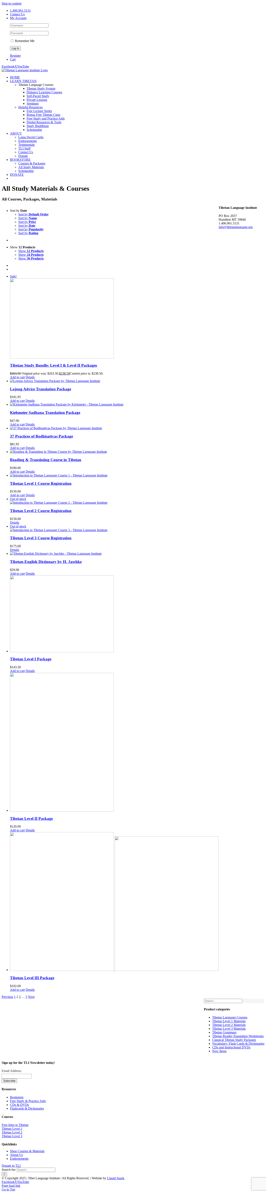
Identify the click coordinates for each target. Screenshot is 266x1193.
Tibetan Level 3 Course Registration (40, 538)
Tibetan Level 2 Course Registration (40, 511)
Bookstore (16, 1097)
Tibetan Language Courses (229, 1017)
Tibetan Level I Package (30, 659)
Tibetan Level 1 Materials (229, 1021)
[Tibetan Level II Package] (114, 742)
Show (31, 251)
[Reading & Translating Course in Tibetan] (114, 452)
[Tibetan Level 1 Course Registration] (114, 475)
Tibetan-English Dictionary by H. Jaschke (46, 561)
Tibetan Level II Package (31, 818)
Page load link (11, 1185)
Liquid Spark (115, 1178)
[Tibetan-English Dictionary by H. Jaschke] (114, 554)
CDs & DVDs (19, 1104)
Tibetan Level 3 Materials (229, 1028)
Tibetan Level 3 (12, 1136)
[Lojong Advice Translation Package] (114, 381)
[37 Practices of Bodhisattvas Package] (114, 428)
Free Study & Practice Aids (28, 1101)
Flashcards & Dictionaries (27, 1108)
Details (30, 377)
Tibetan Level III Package (32, 978)
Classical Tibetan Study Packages (234, 1040)
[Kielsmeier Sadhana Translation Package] (114, 404)
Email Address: (12, 1071)
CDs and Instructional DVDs (231, 1047)
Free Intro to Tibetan (15, 1125)
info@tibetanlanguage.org (236, 227)
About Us (16, 1155)
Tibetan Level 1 (12, 1128)
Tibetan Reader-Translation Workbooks (238, 1036)
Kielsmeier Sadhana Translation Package (45, 412)
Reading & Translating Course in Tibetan (45, 460)
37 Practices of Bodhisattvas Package (41, 436)
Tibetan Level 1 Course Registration (40, 483)
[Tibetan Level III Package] (114, 902)
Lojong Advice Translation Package (40, 389)
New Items (219, 1051)
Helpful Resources (30, 107)
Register (15, 55)
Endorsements (19, 1158)
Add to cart (17, 377)
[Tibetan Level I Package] (114, 614)
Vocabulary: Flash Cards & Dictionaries (238, 1043)
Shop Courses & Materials (27, 1151)
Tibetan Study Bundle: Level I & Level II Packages (53, 365)
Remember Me (24, 41)
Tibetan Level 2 (12, 1132)
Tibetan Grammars (224, 1032)
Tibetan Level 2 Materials (229, 1025)
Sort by (33, 214)
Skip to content (11, 3)
